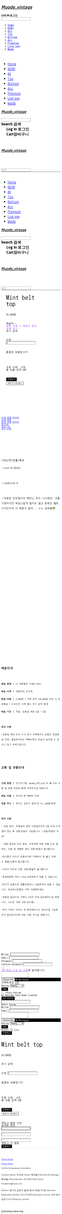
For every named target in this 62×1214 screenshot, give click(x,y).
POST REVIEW (8, 998)
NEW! (11, 28)
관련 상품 (6, 429)
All (10, 31)
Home (11, 25)
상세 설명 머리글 (10, 418)
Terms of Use (7, 1159)
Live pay (14, 46)
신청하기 (7, 1146)
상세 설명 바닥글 (10, 422)
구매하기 (7, 1033)
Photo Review (13, 992)
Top (10, 34)
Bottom (12, 37)
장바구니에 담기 (10, 1113)
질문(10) (5, 427)
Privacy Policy (7, 1163)
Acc (10, 40)
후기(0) (5, 424)
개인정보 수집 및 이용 (14, 970)
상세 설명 (6, 420)
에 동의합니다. (23, 970)
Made (11, 49)
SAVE (5, 989)
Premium (13, 43)
